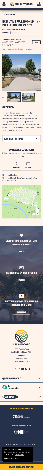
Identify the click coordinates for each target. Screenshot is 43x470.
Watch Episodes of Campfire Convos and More (21, 303)
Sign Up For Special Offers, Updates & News (21, 243)
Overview (8, 107)
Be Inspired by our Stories (21, 273)
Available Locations (21, 150)
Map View (16, 167)
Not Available (11, 181)
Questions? (21, 355)
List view (28, 167)
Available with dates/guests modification (21, 178)
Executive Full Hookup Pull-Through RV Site (18, 23)
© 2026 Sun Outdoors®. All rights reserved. (21, 444)
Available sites (11, 175)
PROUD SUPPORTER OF (21, 409)
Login (39, 5)
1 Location (15, 32)
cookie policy (19, 454)
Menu (4, 5)
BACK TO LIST (10, 15)
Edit (36, 42)
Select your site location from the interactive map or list (21, 154)
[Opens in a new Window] (21, 416)
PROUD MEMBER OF (21, 426)
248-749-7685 (21, 358)
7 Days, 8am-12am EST (22, 361)
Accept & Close (11, 459)
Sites (5, 32)
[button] (21, 251)
